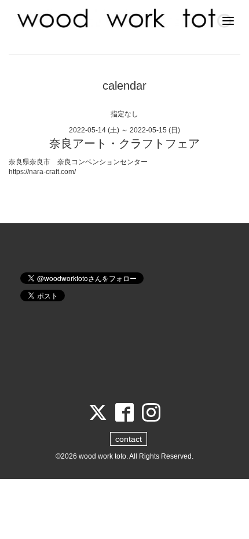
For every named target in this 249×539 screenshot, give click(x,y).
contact (128, 439)
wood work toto (102, 456)
